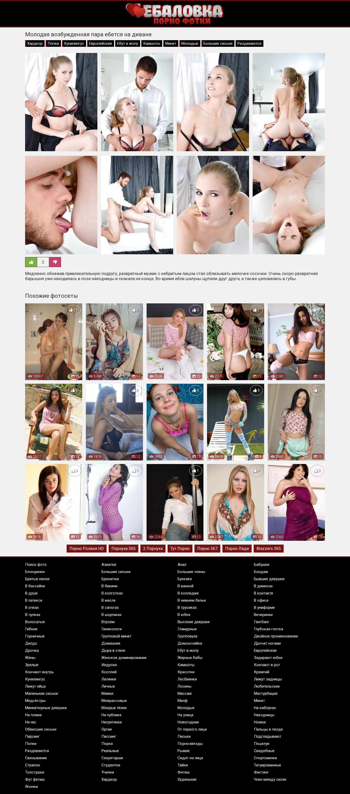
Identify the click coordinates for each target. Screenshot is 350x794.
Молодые (189, 43)
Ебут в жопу (127, 43)
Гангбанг (261, 622)
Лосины (184, 686)
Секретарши (112, 758)
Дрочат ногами (267, 643)
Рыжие (184, 750)
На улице (185, 715)
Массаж (185, 693)
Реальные (110, 750)
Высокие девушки (194, 622)
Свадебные (264, 750)
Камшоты (151, 43)
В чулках (32, 614)
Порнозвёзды (190, 743)
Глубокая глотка (268, 629)
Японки (31, 786)
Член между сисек (270, 779)
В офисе (261, 600)
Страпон (32, 765)
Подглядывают (267, 736)
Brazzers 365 (268, 548)
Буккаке (185, 579)
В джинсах (263, 586)
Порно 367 (207, 548)
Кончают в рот (267, 665)
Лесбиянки (187, 679)
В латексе (33, 600)
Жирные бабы (190, 657)
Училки (107, 772)
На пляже (33, 715)
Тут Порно (180, 548)
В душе (31, 593)
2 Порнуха (153, 548)
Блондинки (35, 571)
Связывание (36, 758)
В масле (108, 600)
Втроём (108, 622)
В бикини (109, 586)
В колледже (188, 593)
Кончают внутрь (39, 672)
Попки (53, 43)
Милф (183, 700)
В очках (32, 607)
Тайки (183, 765)
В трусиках (187, 607)
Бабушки (261, 564)
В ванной (185, 586)
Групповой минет (116, 636)
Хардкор (35, 43)
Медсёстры (35, 700)
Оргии (106, 729)
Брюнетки (110, 579)
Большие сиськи (217, 43)
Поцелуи (261, 743)
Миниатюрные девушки (46, 707)
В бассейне (35, 586)
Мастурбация (265, 693)
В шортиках (111, 614)
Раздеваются (249, 43)
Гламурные (187, 629)
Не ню (30, 722)
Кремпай (261, 672)
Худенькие (187, 779)
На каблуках (265, 707)
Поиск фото (36, 564)
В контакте (263, 593)
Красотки (186, 672)
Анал (182, 564)
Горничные (35, 636)
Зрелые (31, 665)
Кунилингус (74, 43)
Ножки (260, 722)
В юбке (184, 614)
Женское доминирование (124, 657)
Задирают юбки (268, 657)
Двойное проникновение (276, 636)
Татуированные (267, 765)
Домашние (110, 643)
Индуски (109, 665)
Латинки (108, 679)
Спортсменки (265, 758)
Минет (170, 43)
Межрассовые (114, 700)
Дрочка (32, 650)
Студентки (110, 765)
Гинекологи (111, 629)
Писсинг (108, 736)
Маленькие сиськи (41, 693)
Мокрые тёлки (114, 707)
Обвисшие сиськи (40, 729)
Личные (108, 686)
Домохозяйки (190, 643)
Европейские (100, 43)
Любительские (267, 686)
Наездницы (264, 715)
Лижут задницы (268, 679)
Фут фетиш (35, 779)
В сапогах (110, 607)
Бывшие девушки (269, 579)
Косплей (109, 672)
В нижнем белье (192, 600)
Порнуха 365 (123, 548)
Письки (184, 736)
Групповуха (187, 636)
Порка (107, 743)
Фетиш (184, 772)
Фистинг (261, 772)
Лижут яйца (35, 686)
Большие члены (191, 571)
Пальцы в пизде (268, 729)
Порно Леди (237, 548)
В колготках (112, 593)
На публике (111, 715)
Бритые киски (37, 579)
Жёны (30, 657)
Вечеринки (263, 614)
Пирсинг (32, 736)
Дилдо (31, 643)
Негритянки (111, 722)
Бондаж (261, 571)
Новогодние (188, 722)
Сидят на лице (190, 758)
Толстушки (34, 772)
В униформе (264, 607)
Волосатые (35, 622)
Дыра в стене (113, 650)
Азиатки (108, 564)
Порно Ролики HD (86, 548)
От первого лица (192, 729)
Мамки (107, 693)
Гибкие (31, 629)
